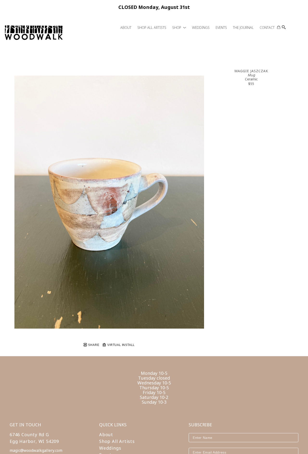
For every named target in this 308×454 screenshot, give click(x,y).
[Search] (284, 27)
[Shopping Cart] (278, 27)
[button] (179, 27)
